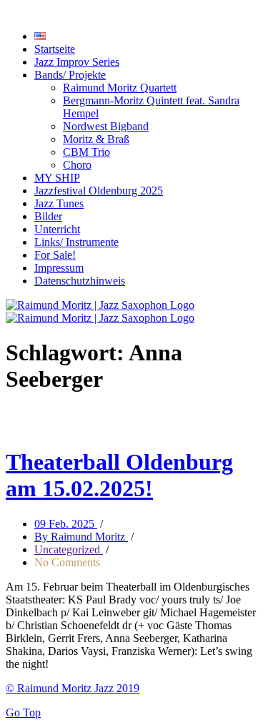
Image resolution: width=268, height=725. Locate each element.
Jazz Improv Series (76, 62)
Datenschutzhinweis (79, 281)
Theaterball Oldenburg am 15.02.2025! (119, 475)
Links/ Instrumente (76, 242)
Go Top (23, 712)
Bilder (48, 216)
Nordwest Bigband (106, 126)
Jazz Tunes (59, 203)
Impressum (59, 268)
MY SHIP (57, 178)
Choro (77, 165)
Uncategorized (68, 549)
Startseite (54, 49)
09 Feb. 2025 (65, 524)
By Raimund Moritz (81, 537)
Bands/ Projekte (70, 75)
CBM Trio (86, 152)
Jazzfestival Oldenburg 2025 (98, 190)
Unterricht (57, 229)
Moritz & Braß (96, 139)
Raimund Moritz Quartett (120, 88)
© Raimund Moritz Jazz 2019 (72, 688)
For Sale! (55, 255)
